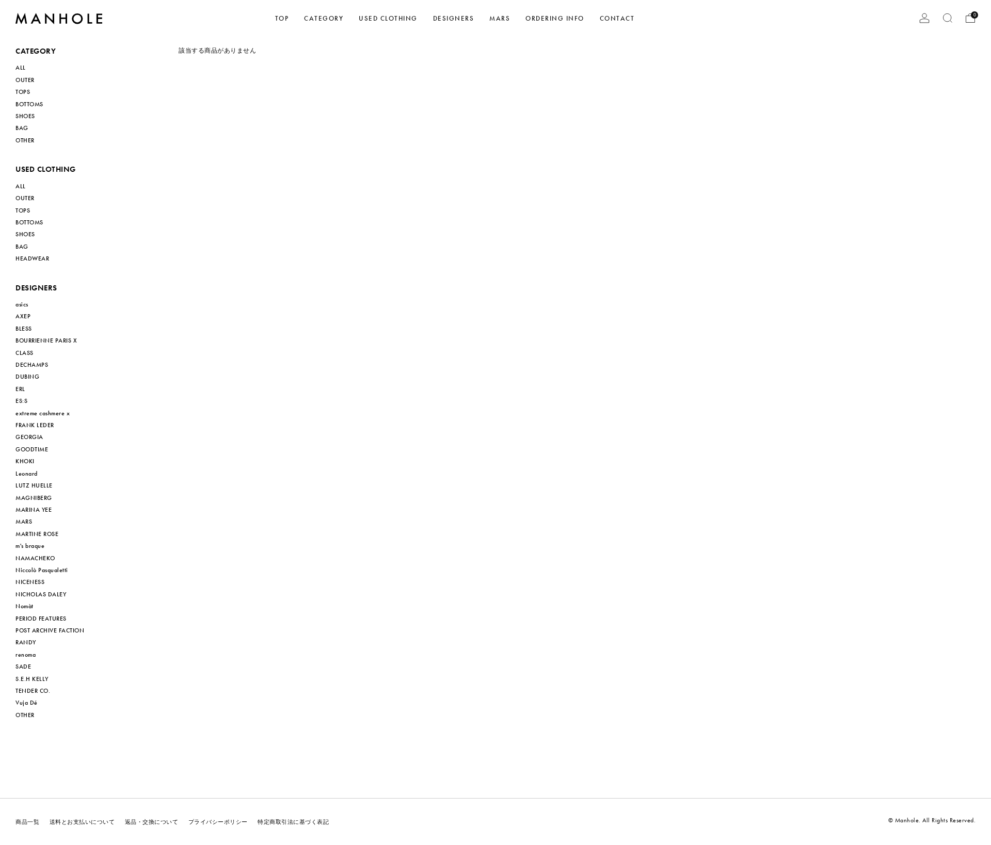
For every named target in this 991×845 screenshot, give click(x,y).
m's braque (29, 546)
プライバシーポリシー (218, 822)
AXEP (22, 316)
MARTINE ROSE (36, 534)
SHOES (25, 116)
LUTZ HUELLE (34, 485)
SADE (23, 666)
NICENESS (29, 582)
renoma (25, 655)
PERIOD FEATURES (41, 618)
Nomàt (24, 606)
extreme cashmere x (42, 413)
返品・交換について (152, 822)
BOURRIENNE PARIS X (46, 340)
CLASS (24, 353)
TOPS (22, 92)
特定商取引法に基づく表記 (293, 822)
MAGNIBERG (33, 498)
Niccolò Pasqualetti (41, 570)
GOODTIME (31, 449)
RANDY (25, 642)
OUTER (25, 80)
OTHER (25, 140)
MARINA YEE (33, 510)
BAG (21, 128)
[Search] (947, 18)
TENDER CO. (32, 691)
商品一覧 (27, 822)
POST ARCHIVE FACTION (49, 630)
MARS (23, 521)
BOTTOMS (29, 104)
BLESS (23, 328)
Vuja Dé (26, 702)
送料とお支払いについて (82, 822)
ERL (20, 389)
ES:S (21, 401)
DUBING (27, 376)
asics (21, 304)
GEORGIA (29, 437)
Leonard (26, 473)
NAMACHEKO (35, 558)
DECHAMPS (31, 365)
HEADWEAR (32, 258)
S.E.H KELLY (32, 679)
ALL (20, 67)
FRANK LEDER (34, 425)
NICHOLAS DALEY (40, 594)
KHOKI (25, 461)
